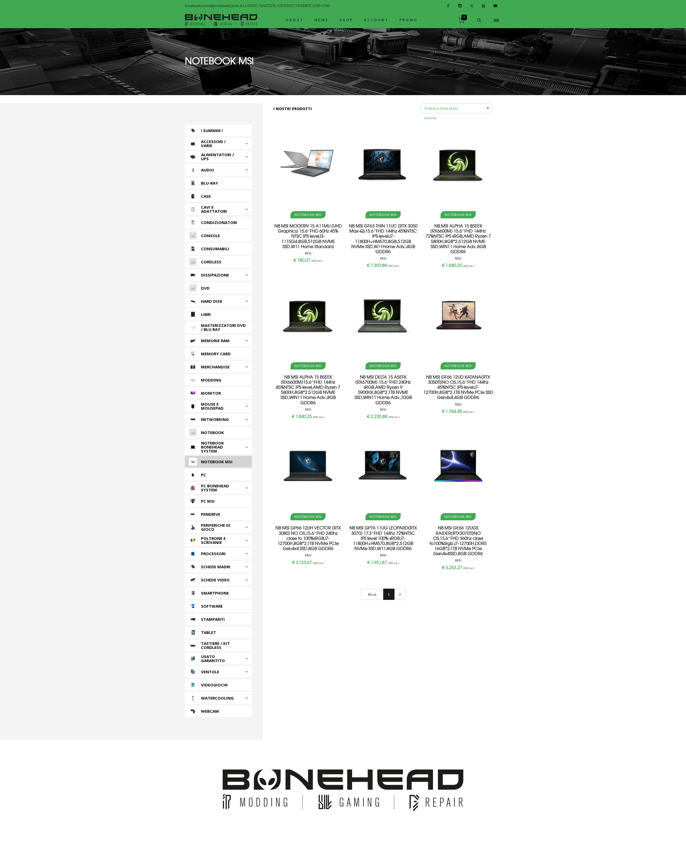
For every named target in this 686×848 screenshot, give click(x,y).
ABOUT (295, 20)
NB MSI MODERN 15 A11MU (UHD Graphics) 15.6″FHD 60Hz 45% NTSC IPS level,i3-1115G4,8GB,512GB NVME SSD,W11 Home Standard (308, 235)
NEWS (322, 20)
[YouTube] (483, 6)
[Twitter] (472, 6)
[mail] (495, 6)
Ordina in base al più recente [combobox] (441, 109)
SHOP (346, 20)
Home (189, 90)
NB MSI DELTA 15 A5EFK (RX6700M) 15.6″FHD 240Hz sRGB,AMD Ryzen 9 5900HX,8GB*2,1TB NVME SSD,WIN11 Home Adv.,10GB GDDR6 (383, 389)
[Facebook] (448, 6)
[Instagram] (460, 6)
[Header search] (479, 20)
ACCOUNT (376, 20)
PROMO (409, 20)
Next (372, 594)
